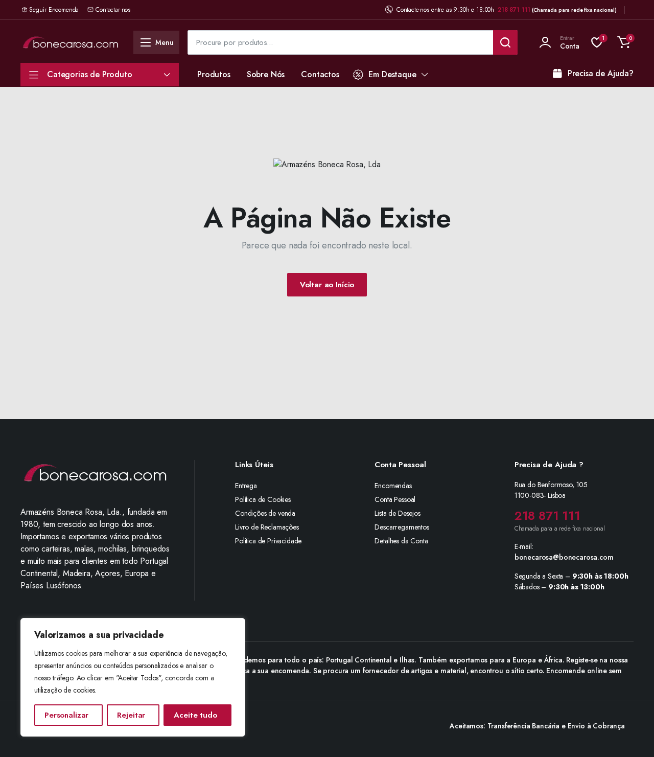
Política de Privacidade (268, 541)
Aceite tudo (195, 715)
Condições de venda (265, 513)
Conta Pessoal (395, 499)
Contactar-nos (113, 9)
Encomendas (393, 485)
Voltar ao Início (327, 284)
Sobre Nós (266, 74)
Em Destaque (392, 74)
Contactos (320, 74)
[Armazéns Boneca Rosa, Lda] (70, 42)
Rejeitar (131, 715)
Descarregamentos (402, 527)
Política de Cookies (263, 499)
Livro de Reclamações (267, 527)
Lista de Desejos (397, 513)
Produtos (213, 74)
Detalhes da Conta (401, 541)
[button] (624, 42)
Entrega (246, 485)
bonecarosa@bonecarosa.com (564, 557)
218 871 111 (514, 9)
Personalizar (66, 715)
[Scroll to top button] (631, 734)
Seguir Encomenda (54, 9)
